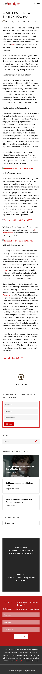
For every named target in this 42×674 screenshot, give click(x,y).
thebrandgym (11, 22)
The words (6, 295)
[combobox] (20, 523)
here (13, 44)
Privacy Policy (20, 661)
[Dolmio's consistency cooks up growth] (20, 578)
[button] (38, 3)
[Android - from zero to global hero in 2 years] (20, 551)
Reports (5, 270)
